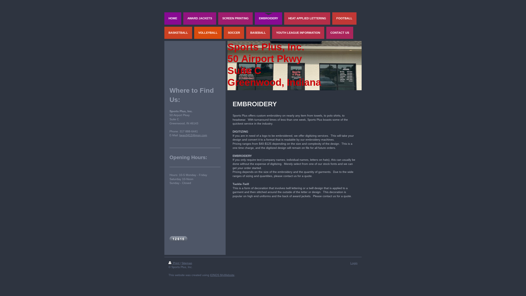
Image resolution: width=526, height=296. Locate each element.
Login (354, 263)
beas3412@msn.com (193, 135)
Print (176, 263)
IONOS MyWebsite (222, 275)
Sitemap (186, 263)
